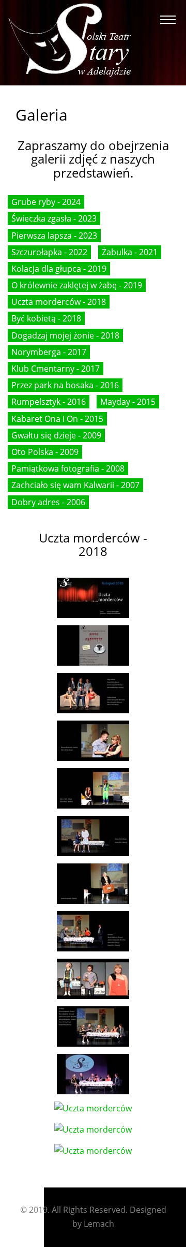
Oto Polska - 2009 (45, 452)
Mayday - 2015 (128, 401)
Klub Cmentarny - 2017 (55, 368)
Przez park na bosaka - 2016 (65, 385)
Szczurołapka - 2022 (49, 252)
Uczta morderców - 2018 (58, 301)
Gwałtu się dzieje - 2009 (56, 435)
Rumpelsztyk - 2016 (48, 401)
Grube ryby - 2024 (46, 202)
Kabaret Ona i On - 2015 (57, 418)
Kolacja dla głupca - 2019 (58, 268)
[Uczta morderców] (93, 597)
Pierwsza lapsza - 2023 (54, 235)
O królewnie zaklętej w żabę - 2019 (76, 285)
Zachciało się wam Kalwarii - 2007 (75, 485)
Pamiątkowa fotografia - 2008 (68, 468)
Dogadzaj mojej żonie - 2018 (65, 335)
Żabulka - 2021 (130, 252)
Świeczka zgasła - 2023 (54, 218)
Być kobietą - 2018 (46, 318)
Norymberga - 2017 (48, 352)
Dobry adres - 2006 (48, 502)
